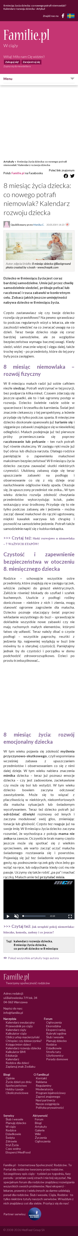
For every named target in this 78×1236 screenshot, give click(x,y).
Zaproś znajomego (48, 1096)
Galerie (40, 1130)
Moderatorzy (44, 1089)
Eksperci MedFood (18, 1152)
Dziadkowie (54, 1048)
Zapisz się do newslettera (17, 66)
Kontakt (41, 1078)
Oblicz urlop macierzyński (22, 1037)
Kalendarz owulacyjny (20, 1022)
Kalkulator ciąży (16, 1033)
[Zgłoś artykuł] (67, 225)
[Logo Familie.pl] (39, 36)
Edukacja (12, 1055)
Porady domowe (57, 1059)
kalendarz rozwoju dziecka (33, 941)
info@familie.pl (13, 1012)
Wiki (38, 1134)
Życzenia (41, 1137)
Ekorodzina (53, 1026)
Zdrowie (11, 1141)
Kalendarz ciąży (16, 1030)
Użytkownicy (54, 1055)
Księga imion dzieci (18, 1044)
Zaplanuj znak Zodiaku (20, 1066)
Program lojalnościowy (51, 1093)
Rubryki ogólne (56, 1033)
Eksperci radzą (55, 1030)
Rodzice (51, 1044)
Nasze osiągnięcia (47, 1104)
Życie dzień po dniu (18, 1082)
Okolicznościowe (17, 1093)
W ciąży (11, 1126)
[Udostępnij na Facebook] (66, 177)
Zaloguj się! (12, 62)
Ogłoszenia (54, 1022)
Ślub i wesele (55, 1037)
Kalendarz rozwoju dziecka (23, 1048)
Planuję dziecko (56, 1041)
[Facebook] (63, 16)
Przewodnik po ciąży (19, 1026)
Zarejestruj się (31, 62)
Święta (10, 1137)
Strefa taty (53, 1052)
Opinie (10, 1078)
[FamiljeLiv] (71, 16)
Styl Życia (12, 1145)
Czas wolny (13, 1148)
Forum (39, 1119)
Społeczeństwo (16, 1085)
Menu (7, 79)
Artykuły (8, 161)
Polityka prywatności (50, 1107)
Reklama (41, 1082)
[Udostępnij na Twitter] (72, 177)
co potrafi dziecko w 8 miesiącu (36, 948)
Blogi (38, 1123)
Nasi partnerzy (45, 1100)
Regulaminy (43, 1085)
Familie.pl (17, 173)
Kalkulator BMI (16, 1052)
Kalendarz (12, 1059)
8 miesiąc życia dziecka (30, 945)
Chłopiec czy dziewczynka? (24, 1041)
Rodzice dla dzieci (17, 1063)
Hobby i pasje (15, 1089)
